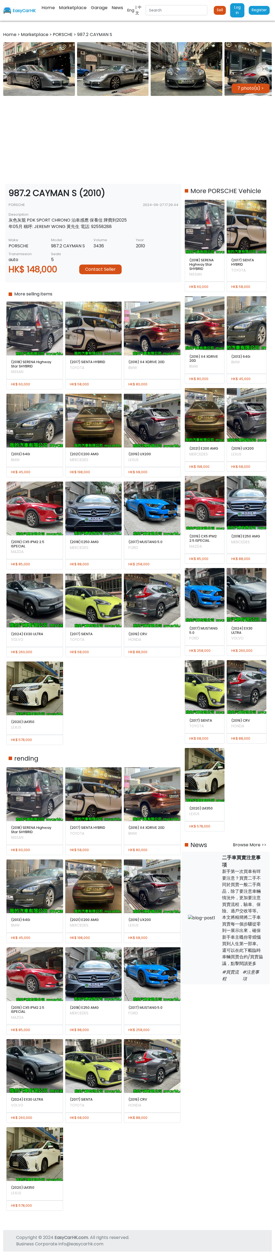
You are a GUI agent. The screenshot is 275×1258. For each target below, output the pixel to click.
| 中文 (138, 10)
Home (10, 34)
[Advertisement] (137, 140)
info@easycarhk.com (81, 1244)
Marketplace (35, 34)
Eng (131, 10)
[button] (39, 69)
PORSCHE (63, 34)
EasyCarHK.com (71, 1237)
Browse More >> (249, 845)
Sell (220, 10)
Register (259, 10)
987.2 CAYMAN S (94, 34)
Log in (237, 10)
